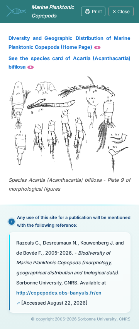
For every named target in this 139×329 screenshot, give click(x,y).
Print (97, 11)
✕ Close (121, 11)
